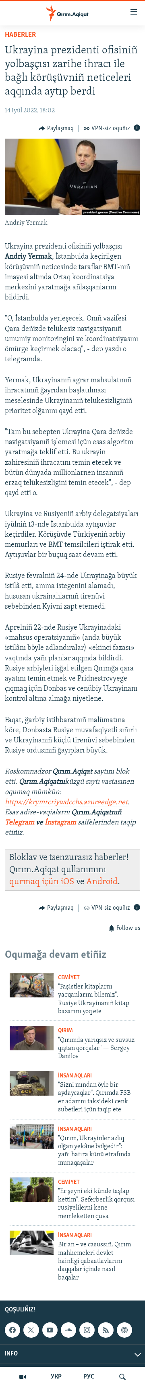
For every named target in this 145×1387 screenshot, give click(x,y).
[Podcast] (124, 1330)
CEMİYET (69, 978)
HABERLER (20, 35)
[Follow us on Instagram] (87, 1330)
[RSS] (105, 1330)
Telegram (19, 822)
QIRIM (65, 1031)
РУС (88, 1377)
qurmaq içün (35, 882)
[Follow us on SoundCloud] (68, 1330)
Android (102, 882)
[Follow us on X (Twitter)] (31, 1330)
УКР (56, 1377)
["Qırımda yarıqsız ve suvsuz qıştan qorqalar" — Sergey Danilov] (32, 1038)
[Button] (56, 128)
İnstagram (61, 822)
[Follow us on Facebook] (12, 1330)
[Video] (22, 1377)
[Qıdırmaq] (122, 1377)
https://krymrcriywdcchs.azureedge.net (66, 802)
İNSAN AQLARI (75, 1076)
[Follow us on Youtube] (50, 1330)
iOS (67, 882)
